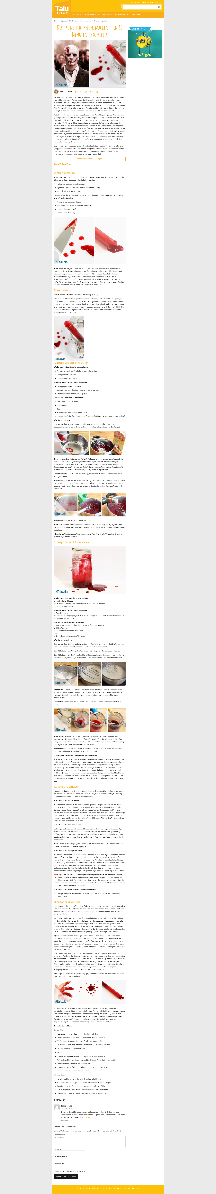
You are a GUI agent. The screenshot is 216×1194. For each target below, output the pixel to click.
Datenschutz (118, 1188)
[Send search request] (159, 7)
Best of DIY (80, 1188)
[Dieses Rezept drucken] (97, 91)
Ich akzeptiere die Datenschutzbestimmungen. (71, 1171)
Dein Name (58, 1149)
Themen (143, 2)
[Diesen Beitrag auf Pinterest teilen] (75, 91)
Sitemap (150, 2)
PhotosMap (86, 1117)
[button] (81, 15)
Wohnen (105, 14)
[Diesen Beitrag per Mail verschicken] (91, 92)
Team (103, 1188)
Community (136, 14)
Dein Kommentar (59, 1135)
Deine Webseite (59, 1164)
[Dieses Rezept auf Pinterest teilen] (86, 91)
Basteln (76, 14)
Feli (61, 91)
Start (55, 21)
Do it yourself (63, 21)
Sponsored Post (134, 2)
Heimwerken (120, 14)
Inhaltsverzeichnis (89, 158)
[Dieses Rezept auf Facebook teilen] (81, 91)
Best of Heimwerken (92, 1188)
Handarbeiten (91, 14)
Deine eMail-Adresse (61, 1156)
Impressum (158, 2)
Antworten (64, 1121)
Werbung (127, 1188)
